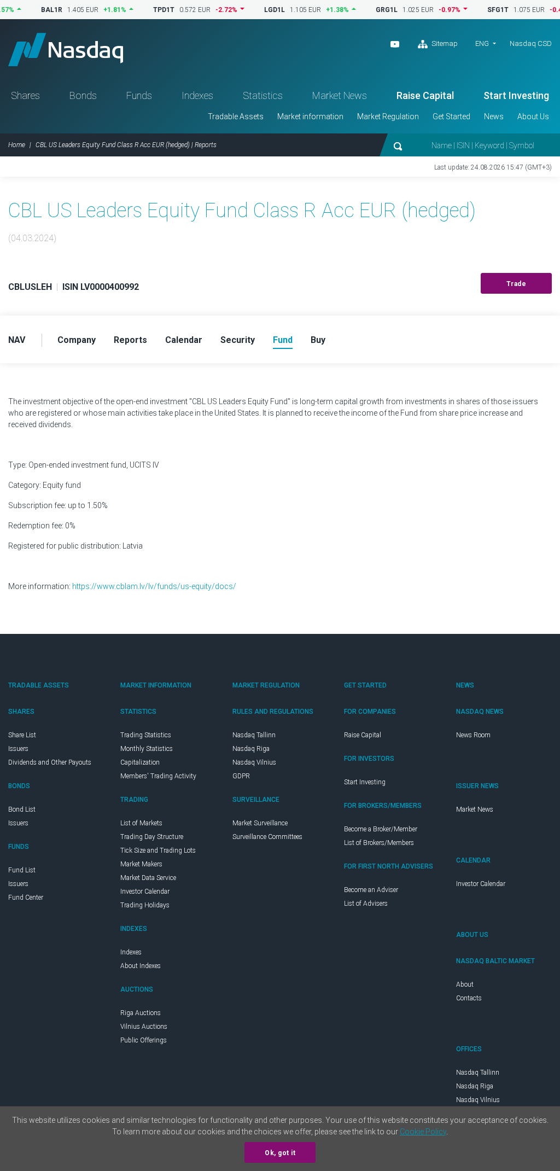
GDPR (241, 776)
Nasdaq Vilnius (254, 762)
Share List (22, 735)
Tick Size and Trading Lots (158, 850)
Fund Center (25, 897)
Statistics (263, 95)
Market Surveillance (260, 823)
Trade (516, 284)
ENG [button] (482, 43)
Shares (25, 95)
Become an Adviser (371, 890)
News (494, 116)
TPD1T (148, 10)
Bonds (83, 95)
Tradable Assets (236, 116)
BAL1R (36, 10)
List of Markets (141, 823)
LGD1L (259, 10)
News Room (473, 735)
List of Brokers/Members (379, 843)
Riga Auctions (140, 1013)
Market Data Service (148, 878)
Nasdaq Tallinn (254, 735)
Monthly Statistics (146, 749)
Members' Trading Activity (158, 776)
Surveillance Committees (267, 837)
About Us (533, 116)
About (465, 984)
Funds (139, 95)
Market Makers (141, 864)
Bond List (22, 809)
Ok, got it (280, 1153)
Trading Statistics (145, 735)
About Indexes (140, 966)
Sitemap (444, 43)
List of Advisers (366, 903)
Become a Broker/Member (380, 829)
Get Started (451, 116)
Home (16, 145)
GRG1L (371, 10)
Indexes (197, 95)
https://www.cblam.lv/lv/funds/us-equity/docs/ (154, 586)
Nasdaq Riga (251, 749)
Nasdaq (65, 49)
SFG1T (482, 10)
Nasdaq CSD (531, 43)
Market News (339, 95)
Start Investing (516, 95)
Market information (310, 116)
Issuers (18, 749)
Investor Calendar (145, 891)
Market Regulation (388, 116)
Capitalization (140, 762)
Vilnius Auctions (143, 1026)
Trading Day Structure (151, 837)
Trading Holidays (145, 905)
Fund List (22, 870)
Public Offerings (143, 1040)
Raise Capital (425, 95)
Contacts (469, 998)
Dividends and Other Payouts (49, 762)
